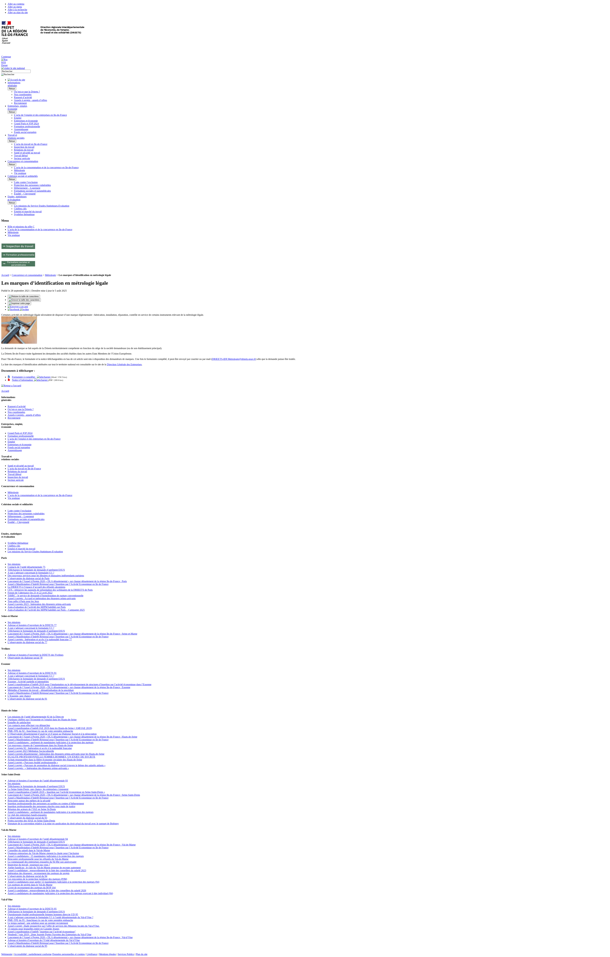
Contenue (6, 56)
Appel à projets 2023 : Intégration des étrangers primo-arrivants (39, 604)
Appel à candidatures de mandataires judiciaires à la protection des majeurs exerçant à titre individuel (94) (60, 893)
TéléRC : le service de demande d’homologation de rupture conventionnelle (45, 595)
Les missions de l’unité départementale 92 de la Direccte (36, 716)
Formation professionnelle (27, 126)
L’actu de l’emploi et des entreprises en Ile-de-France (40, 115)
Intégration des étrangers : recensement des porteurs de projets (38, 873)
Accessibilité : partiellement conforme (33, 954)
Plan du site (141, 954)
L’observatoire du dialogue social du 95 (27, 946)
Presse (4, 65)
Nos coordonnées (22, 94)
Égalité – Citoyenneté (25, 193)
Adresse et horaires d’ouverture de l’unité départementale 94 (38, 839)
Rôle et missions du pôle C (21, 226)
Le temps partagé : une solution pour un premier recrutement (38, 923)
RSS (3, 62)
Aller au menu (15, 6)
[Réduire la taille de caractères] (24, 296)
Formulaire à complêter (24, 377)
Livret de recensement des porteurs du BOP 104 (32, 887)
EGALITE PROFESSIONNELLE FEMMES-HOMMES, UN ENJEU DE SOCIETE (51, 756)
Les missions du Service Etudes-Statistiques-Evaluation (41, 205)
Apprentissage (21, 129)
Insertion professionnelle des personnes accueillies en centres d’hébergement (46, 803)
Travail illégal (21, 155)
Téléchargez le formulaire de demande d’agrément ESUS (36, 569)
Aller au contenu (16, 4)
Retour (12, 88)
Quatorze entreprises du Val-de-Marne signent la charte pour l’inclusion (43, 853)
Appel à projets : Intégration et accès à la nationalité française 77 (40, 639)
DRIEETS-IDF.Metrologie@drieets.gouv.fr (234, 359)
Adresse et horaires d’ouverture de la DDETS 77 (32, 625)
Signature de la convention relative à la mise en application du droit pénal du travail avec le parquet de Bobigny (63, 823)
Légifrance (92, 954)
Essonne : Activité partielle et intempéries (28, 681)
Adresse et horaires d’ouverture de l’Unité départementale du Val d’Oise (44, 940)
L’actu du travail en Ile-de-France (30, 144)
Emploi (17, 118)
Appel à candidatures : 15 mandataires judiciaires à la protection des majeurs (46, 856)
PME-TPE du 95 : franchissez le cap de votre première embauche (40, 920)
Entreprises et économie (26, 120)
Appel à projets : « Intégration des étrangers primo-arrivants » (38, 768)
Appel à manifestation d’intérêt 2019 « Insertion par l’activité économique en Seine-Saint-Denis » (56, 792)
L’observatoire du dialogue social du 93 (27, 817)
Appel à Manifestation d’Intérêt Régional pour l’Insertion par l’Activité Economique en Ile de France (58, 584)
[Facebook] (14, 309)
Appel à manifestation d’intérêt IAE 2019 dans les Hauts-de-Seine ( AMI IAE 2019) (50, 728)
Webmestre (6, 954)
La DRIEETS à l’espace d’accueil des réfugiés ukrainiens (36, 587)
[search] (16, 71)
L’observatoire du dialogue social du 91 (27, 698)
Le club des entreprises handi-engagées (27, 815)
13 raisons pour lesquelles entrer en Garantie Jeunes (33, 928)
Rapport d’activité (23, 97)
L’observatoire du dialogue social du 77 (27, 642)
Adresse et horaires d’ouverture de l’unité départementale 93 (38, 780)
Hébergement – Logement (27, 188)
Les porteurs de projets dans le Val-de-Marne (30, 884)
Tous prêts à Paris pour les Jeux (23, 601)
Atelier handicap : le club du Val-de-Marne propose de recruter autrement (44, 867)
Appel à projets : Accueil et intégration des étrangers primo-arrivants (42, 598)
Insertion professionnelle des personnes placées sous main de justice (41, 806)
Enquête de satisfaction (19, 722)
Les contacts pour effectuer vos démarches (29, 725)
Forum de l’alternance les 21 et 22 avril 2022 (30, 592)
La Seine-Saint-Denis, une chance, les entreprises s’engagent (38, 789)
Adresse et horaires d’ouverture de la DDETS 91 (32, 673)
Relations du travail (23, 149)
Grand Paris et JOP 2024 (26, 123)
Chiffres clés (20, 208)
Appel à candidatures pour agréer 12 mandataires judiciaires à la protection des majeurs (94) (53, 882)
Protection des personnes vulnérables (32, 185)
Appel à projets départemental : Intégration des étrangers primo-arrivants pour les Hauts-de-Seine (56, 754)
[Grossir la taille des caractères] (24, 300)
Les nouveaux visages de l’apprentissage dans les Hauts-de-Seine (40, 745)
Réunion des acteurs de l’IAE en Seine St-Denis (32, 809)
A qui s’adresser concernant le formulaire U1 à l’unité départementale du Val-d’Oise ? (50, 917)
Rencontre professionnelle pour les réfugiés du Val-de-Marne (38, 859)
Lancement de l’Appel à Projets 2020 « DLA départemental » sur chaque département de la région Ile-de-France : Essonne (69, 687)
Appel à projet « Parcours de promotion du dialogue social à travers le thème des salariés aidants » (56, 765)
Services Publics (126, 954)
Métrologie (19, 170)
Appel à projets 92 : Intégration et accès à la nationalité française (40, 748)
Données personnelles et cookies (68, 954)
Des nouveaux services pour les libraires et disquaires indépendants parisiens (46, 575)
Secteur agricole (22, 158)
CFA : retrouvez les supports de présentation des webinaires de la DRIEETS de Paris (50, 590)
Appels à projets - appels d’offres (30, 100)
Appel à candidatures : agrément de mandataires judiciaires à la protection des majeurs (50, 742)
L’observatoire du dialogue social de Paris (28, 578)
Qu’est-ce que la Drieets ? (27, 91)
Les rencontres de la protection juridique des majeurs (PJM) (37, 879)
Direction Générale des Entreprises (124, 364)
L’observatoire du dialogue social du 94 (27, 876)
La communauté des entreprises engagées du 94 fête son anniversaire (42, 862)
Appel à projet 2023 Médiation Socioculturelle (31, 751)
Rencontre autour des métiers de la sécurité (29, 800)
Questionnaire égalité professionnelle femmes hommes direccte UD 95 (43, 914)
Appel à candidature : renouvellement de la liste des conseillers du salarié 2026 (47, 890)
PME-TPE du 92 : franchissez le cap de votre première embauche (40, 731)
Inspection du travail (24, 147)
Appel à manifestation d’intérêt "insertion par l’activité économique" (42, 931)
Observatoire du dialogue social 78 (25, 657)
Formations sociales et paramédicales (32, 190)
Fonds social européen (25, 132)
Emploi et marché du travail (28, 211)
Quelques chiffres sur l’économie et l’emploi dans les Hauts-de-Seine (42, 719)
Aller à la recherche (17, 9)
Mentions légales (107, 954)
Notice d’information (23, 380)
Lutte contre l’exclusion (26, 182)
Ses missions (14, 564)
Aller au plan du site (18, 12)
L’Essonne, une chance (19, 696)
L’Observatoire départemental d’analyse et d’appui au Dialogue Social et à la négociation (52, 734)
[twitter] (24, 309)
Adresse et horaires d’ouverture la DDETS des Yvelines (35, 655)
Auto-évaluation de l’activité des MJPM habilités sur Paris (37, 607)
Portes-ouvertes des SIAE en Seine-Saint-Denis (31, 820)
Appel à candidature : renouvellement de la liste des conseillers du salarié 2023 (47, 870)
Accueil (5, 275)
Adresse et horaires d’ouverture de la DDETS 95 (32, 908)
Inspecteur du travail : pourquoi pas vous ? (29, 864)
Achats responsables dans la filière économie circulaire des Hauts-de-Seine (45, 759)
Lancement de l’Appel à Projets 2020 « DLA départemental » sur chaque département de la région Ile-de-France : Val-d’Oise (70, 937)
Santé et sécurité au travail (27, 152)
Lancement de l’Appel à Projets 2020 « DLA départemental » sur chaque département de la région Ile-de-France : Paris (67, 581)
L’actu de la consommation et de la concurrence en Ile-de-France (46, 167)
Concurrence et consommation (27, 275)
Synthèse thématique (24, 214)
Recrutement (20, 103)
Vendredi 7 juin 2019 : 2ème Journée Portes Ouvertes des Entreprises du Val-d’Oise (49, 934)
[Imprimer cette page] (19, 303)
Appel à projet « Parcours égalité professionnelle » (33, 762)
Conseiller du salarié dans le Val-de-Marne (29, 850)
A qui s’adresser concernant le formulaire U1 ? (31, 572)
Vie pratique (20, 173)
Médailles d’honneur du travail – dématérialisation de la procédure (41, 690)
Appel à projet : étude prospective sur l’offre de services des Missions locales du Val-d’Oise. (54, 926)
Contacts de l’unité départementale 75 (26, 567)
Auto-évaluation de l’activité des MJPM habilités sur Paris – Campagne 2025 (46, 610)
